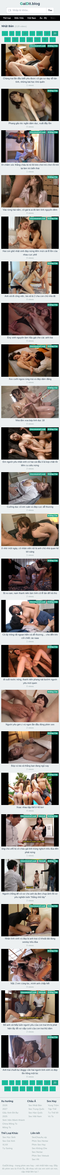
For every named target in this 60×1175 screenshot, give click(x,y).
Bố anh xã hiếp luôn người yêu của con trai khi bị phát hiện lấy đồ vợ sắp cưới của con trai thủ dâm (30, 1027)
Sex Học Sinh (9, 1137)
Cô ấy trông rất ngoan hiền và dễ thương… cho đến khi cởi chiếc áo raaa (30, 636)
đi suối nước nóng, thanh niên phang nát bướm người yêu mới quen (30, 681)
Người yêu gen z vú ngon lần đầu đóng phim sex (30, 724)
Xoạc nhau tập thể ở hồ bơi (30, 807)
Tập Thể (52, 1109)
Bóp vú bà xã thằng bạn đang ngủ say (30, 765)
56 (29, 39)
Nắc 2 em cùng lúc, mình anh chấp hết (30, 983)
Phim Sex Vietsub (40, 1155)
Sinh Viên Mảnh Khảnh (13, 1120)
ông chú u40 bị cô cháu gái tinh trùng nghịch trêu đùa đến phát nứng (30, 850)
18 (39, 33)
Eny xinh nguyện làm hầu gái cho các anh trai (30, 337)
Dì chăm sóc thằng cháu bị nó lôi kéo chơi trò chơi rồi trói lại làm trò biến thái (30, 166)
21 (7, 39)
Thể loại (7, 18)
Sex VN (35, 1159)
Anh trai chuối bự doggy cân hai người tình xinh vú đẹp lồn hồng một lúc (30, 1072)
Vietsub (54, 18)
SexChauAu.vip (39, 1137)
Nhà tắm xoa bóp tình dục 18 (30, 420)
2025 (4, 1116)
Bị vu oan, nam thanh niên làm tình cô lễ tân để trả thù (30, 593)
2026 (4, 1105)
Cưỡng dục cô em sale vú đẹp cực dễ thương (30, 506)
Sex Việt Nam (35, 1116)
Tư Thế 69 (53, 1112)
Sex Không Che (39, 1148)
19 (47, 33)
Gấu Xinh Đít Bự (10, 1112)
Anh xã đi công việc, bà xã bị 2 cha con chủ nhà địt (30, 296)
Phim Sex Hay (39, 1144)
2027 (4, 1109)
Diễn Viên (19, 18)
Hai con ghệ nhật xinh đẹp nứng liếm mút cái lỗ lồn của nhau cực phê (30, 253)
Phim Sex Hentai (40, 1141)
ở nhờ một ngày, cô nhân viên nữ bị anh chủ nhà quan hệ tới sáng (30, 550)
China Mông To (9, 1123)
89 (45, 39)
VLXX (5, 1144)
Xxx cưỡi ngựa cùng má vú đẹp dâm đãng (30, 379)
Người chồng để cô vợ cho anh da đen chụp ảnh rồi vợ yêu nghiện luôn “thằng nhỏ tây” (30, 895)
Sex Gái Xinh (8, 1141)
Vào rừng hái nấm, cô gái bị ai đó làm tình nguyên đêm (30, 209)
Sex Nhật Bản (35, 1105)
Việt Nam (31, 18)
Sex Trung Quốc (36, 1109)
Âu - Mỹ (43, 18)
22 (15, 39)
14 (25, 33)
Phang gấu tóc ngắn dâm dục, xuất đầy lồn (30, 123)
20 (55, 33)
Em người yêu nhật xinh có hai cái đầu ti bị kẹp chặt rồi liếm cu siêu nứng (30, 463)
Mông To (6, 1127)
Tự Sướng (7, 1148)
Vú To (51, 1116)
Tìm (50, 10)
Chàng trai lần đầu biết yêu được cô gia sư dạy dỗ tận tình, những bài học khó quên (30, 80)
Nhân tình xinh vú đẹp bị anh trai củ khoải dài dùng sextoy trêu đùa (30, 940)
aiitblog (30, 4)
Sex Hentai (37, 1152)
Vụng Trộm (53, 1105)
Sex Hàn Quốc (35, 1112)
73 (37, 39)
